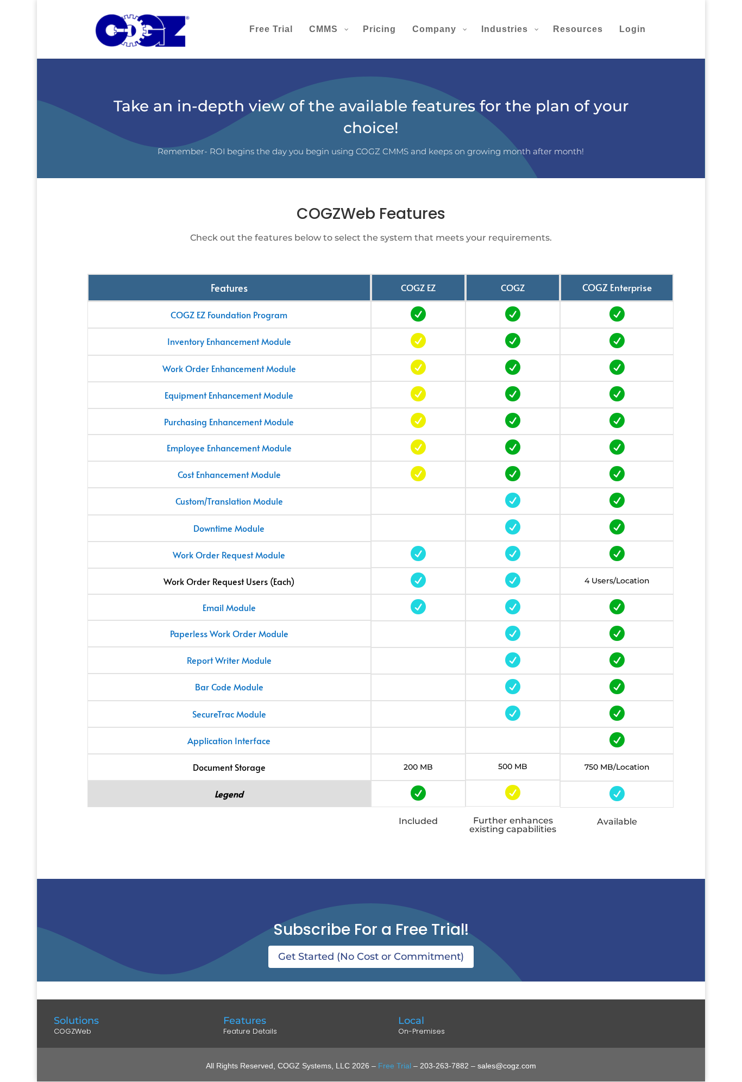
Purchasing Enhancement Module (229, 421)
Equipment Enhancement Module (229, 395)
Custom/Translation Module (229, 501)
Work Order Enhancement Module (229, 368)
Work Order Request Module (229, 555)
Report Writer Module (229, 660)
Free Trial (394, 1065)
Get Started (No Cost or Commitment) (371, 957)
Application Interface (229, 740)
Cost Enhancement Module (229, 474)
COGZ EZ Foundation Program (229, 314)
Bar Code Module (229, 687)
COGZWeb (72, 1031)
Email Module (229, 607)
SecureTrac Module (229, 714)
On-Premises (421, 1031)
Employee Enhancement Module (229, 448)
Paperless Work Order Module (229, 633)
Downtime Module (229, 528)
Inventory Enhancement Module (229, 341)
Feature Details (250, 1031)
